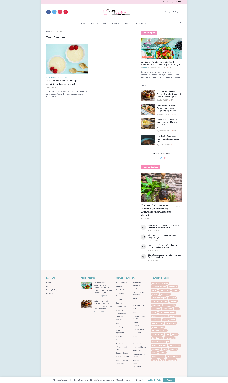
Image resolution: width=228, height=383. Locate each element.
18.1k (174, 131)
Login (168, 12)
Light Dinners (157, 338)
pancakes (156, 349)
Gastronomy (110, 23)
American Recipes (159, 287)
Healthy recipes (158, 327)
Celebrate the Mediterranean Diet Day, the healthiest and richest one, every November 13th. (160, 63)
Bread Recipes (121, 283)
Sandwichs (137, 333)
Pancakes (136, 302)
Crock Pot (119, 310)
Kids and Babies (122, 353)
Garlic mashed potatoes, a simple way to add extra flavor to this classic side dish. (168, 123)
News (135, 289)
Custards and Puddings (56, 77)
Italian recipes (157, 334)
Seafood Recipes (139, 340)
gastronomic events (167, 312)
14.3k (174, 145)
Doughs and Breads (160, 305)
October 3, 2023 (162, 100)
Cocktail (172, 298)
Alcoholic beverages (160, 283)
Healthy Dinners (169, 320)
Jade (145, 68)
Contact (49, 286)
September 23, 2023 (163, 114)
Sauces (135, 336)
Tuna (162, 360)
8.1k (169, 68)
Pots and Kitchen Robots (139, 317)
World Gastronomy (137, 365)
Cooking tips (121, 306)
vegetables (171, 360)
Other (135, 298)
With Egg (136, 360)
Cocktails (119, 299)
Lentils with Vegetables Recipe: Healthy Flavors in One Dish (168, 139)
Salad (154, 353)
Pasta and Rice (138, 305)
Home (83, 23)
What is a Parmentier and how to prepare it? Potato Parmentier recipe (164, 226)
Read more (146, 85)
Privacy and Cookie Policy (152, 380)
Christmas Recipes (120, 294)
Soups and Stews (139, 347)
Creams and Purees (159, 301)
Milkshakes (120, 364)
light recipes (169, 338)
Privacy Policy (51, 290)
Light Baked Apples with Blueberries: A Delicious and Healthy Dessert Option (169, 94)
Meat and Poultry (122, 356)
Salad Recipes (138, 329)
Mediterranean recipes (160, 342)
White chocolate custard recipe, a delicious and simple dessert (63, 82)
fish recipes (167, 309)
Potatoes (173, 349)
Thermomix (137, 350)
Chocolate (165, 294)
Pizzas (135, 312)
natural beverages (159, 345)
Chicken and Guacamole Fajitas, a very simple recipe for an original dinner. (168, 108)
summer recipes (173, 356)
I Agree (169, 380)
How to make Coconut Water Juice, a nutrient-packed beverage (162, 246)
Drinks (125, 23)
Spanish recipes (158, 356)
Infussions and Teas (121, 348)
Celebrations (164, 290)
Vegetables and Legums (139, 355)
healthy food (171, 323)
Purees (135, 322)
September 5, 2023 (163, 145)
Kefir (167, 334)
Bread (154, 290)
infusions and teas (159, 331)
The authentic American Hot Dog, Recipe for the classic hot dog (164, 256)
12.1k (174, 114)
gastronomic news (159, 316)
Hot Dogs (119, 343)
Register (178, 12)
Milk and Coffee (122, 360)
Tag (53, 32)
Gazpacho (156, 320)
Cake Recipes (121, 290)
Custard (60, 32)
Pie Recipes (137, 309)
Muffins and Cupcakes (137, 284)
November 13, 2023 (154, 68)
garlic (154, 312)
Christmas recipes (159, 298)
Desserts (139, 23)
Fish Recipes (120, 327)
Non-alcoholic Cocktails (138, 293)
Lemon (175, 334)
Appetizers (173, 287)
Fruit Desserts (121, 336)
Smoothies (137, 343)
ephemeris (156, 309)
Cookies (49, 293)
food (177, 309)
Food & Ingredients (120, 331)
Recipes (94, 23)
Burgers (119, 286)
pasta (165, 349)
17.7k (172, 100)
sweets (154, 360)
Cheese (175, 290)
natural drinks (174, 345)
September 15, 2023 (163, 131)
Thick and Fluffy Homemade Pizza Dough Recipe (162, 236)
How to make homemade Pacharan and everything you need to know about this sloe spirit (156, 210)
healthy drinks (157, 323)
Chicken (155, 294)
